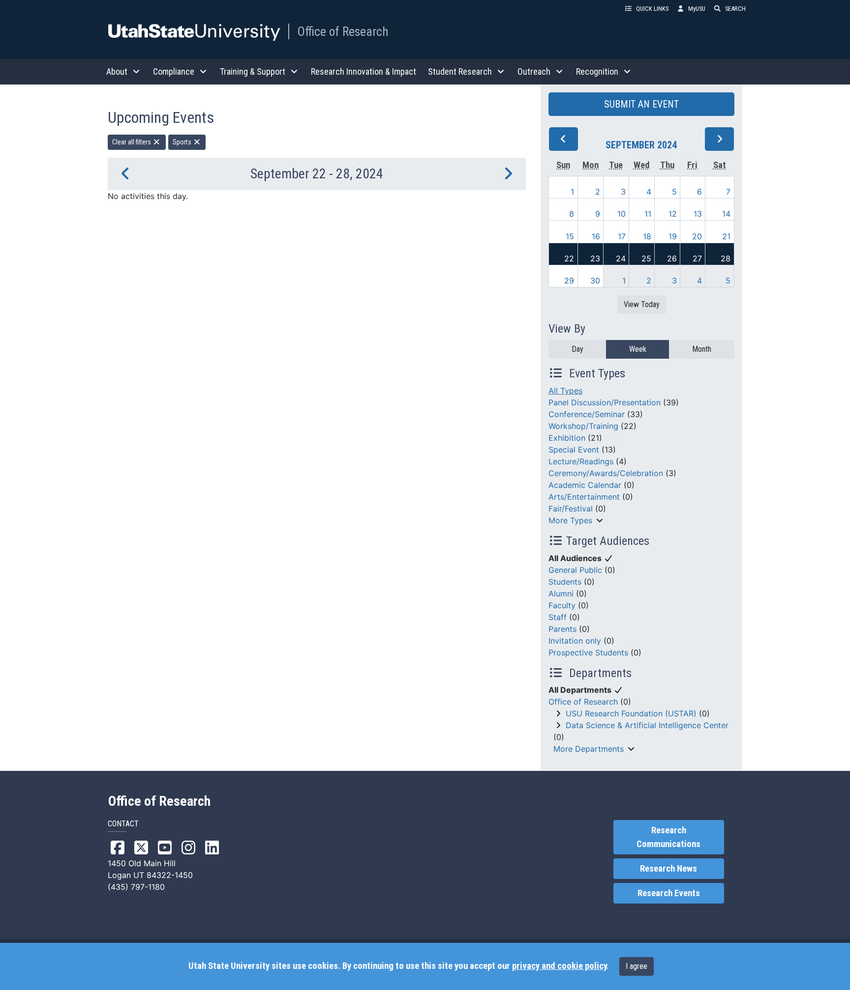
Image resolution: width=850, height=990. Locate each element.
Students (564, 582)
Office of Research (343, 31)
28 (725, 258)
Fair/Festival (570, 508)
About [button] (116, 71)
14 (726, 214)
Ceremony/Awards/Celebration (605, 473)
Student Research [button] (460, 71)
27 (697, 258)
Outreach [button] (533, 71)
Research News (668, 868)
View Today (642, 304)
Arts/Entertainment (584, 497)
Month (701, 349)
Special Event (573, 449)
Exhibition (566, 438)
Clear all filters (132, 142)
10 (621, 214)
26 (672, 258)
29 (569, 280)
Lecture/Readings (580, 461)
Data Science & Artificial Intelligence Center (647, 725)
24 (621, 258)
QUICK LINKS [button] (652, 8)
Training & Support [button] (252, 71)
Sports (183, 142)
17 (622, 236)
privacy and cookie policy (559, 966)
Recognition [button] (597, 71)
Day (577, 349)
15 (570, 236)
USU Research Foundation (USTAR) (631, 713)
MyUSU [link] (696, 8)
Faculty (562, 605)
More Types (570, 520)
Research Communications (668, 837)
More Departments (588, 749)
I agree (636, 966)
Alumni (561, 593)
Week (637, 349)
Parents (562, 629)
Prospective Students (588, 652)
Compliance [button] (173, 71)
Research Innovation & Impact (363, 71)
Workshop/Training (583, 426)
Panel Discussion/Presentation (604, 402)
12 (672, 214)
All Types (565, 391)
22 (569, 258)
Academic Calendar (584, 485)
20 (697, 236)
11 (647, 214)
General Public (575, 570)
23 (595, 258)
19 (672, 236)
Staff (557, 617)
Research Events (669, 893)
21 (726, 236)
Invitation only (574, 641)
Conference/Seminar (586, 414)
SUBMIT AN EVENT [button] (641, 104)
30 (595, 280)
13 (698, 214)
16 (596, 236)
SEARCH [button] (735, 8)
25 (646, 258)
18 (647, 236)
